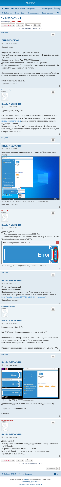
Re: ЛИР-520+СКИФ (11, 104)
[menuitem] (7, 8)
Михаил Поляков (7, 211)
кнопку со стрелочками (11, 121)
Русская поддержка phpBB (31, 481)
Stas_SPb (4, 32)
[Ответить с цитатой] (53, 34)
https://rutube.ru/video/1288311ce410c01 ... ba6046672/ (24, 297)
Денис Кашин (15, 21)
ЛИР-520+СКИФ (11, 18)
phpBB (26, 479)
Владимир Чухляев (8, 90)
